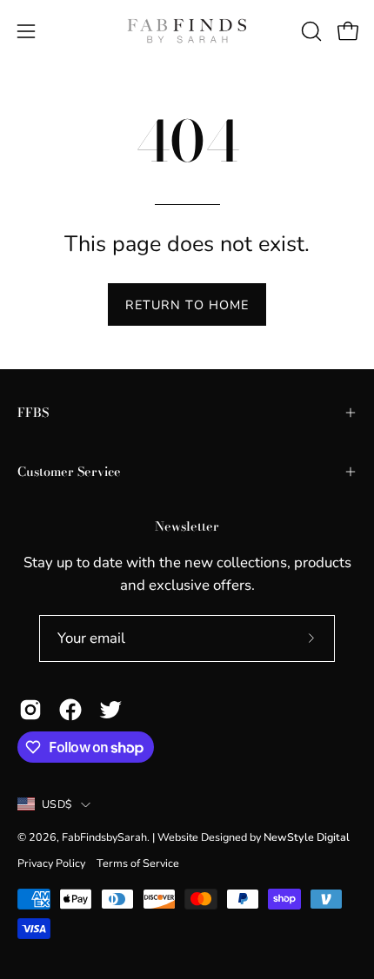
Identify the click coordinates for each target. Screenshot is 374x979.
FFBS (33, 412)
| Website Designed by (251, 837)
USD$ (57, 804)
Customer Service (69, 471)
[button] (309, 31)
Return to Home (187, 305)
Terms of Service (138, 863)
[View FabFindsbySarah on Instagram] (30, 710)
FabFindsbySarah (104, 837)
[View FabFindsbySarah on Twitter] (110, 710)
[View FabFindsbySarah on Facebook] (70, 710)
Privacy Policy (51, 863)
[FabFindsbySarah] (187, 31)
